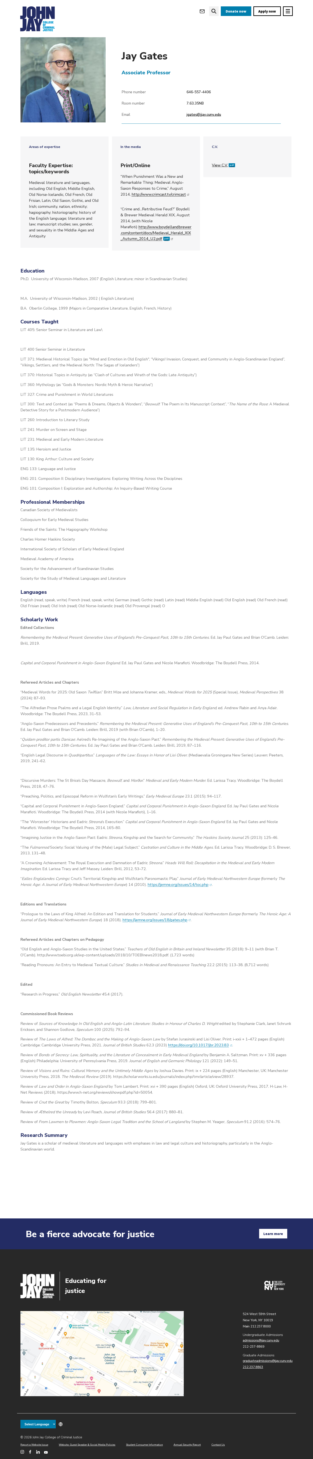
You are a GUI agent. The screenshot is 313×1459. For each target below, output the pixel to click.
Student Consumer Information (144, 1444)
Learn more (273, 1234)
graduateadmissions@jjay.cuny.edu (268, 1361)
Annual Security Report (187, 1444)
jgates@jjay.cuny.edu (204, 114)
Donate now (236, 11)
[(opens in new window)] (274, 1289)
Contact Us (218, 1444)
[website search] (214, 11)
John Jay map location (102, 1353)
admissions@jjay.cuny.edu (261, 1340)
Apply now (267, 11)
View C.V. (223, 165)
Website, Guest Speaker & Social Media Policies (87, 1444)
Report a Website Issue (34, 1444)
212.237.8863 (253, 1367)
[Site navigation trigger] (288, 11)
